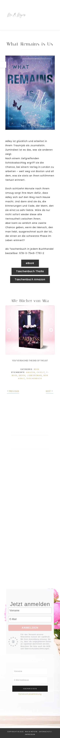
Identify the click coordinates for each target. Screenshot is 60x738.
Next (48, 391)
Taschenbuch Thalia (30, 271)
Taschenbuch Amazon (30, 279)
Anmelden (30, 627)
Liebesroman (34, 375)
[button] (9, 330)
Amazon (30, 372)
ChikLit (41, 372)
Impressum (30, 734)
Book (36, 369)
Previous (14, 391)
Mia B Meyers (16, 15)
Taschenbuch (34, 378)
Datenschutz (45, 731)
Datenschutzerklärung (30, 694)
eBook (30, 263)
